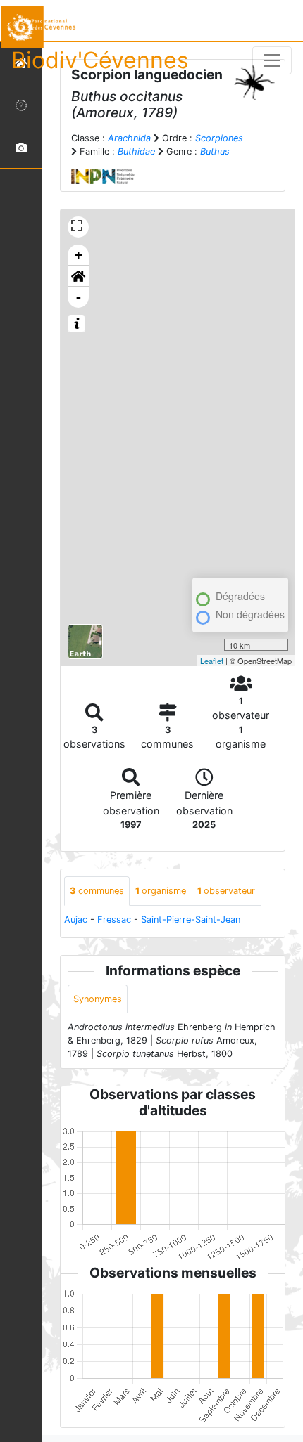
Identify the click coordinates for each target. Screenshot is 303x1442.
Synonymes (97, 999)
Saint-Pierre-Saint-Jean (190, 919)
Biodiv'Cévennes (100, 60)
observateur (226, 890)
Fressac (114, 919)
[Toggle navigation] (272, 60)
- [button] (78, 297)
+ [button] (78, 254)
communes (97, 890)
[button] (78, 276)
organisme (160, 890)
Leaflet (211, 660)
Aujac (75, 919)
